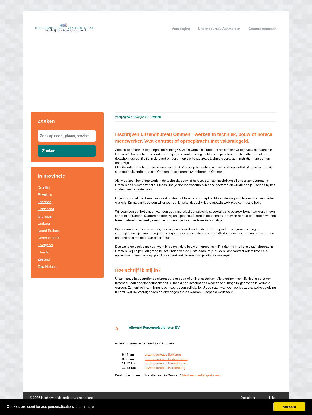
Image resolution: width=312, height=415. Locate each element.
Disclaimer (247, 397)
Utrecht (43, 252)
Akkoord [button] (289, 407)
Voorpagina (181, 29)
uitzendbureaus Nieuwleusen (166, 363)
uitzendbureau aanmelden (219, 29)
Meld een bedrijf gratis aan (201, 375)
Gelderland (46, 209)
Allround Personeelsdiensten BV (154, 327)
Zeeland (44, 259)
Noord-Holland (48, 238)
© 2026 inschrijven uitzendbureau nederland (62, 397)
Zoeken (48, 151)
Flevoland (45, 195)
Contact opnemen (262, 29)
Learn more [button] (84, 407)
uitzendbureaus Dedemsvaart (166, 359)
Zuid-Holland (47, 267)
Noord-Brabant (49, 231)
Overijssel (45, 245)
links (272, 397)
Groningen (45, 216)
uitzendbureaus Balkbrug (163, 354)
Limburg (44, 223)
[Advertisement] (156, 78)
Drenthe (44, 187)
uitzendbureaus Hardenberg (165, 368)
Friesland (44, 202)
